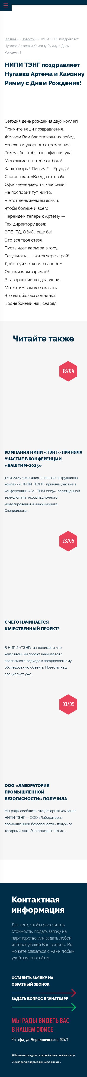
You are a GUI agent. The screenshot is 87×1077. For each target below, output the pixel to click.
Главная (10, 39)
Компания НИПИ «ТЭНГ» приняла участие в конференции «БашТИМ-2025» (43, 459)
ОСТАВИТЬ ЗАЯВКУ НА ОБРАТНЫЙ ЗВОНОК (32, 981)
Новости (28, 39)
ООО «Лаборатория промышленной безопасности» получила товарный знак (36, 792)
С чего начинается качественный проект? (32, 625)
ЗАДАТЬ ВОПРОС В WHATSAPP (40, 999)
